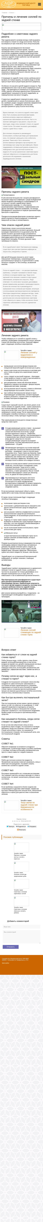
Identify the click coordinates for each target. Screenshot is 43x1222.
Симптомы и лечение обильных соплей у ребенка (20, 911)
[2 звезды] (15, 821)
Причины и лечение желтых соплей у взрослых (20, 857)
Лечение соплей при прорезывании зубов (20, 875)
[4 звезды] (18, 821)
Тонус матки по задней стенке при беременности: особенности (29, 806)
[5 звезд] (20, 821)
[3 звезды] (16, 821)
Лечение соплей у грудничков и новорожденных (29, 354)
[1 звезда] (13, 821)
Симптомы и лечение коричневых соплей (20, 892)
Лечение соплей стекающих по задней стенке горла (31, 632)
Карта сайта (5, 963)
